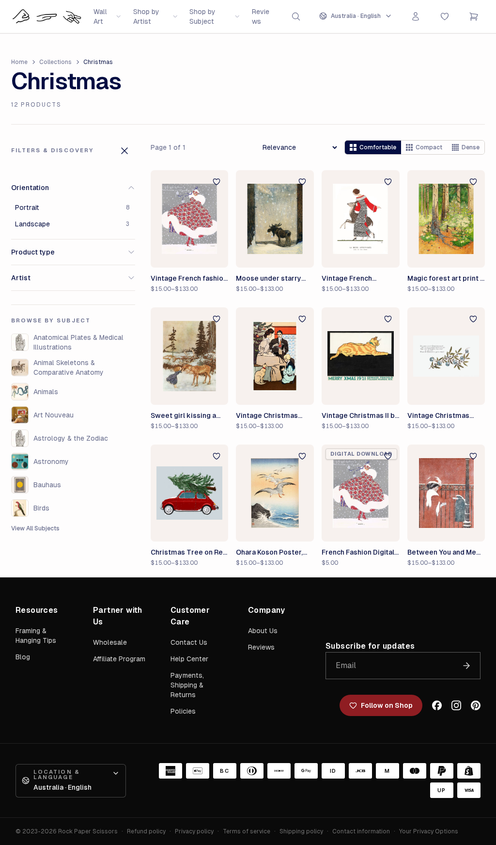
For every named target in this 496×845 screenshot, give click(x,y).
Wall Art (100, 16)
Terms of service (246, 831)
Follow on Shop (387, 705)
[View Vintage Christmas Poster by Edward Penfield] (275, 356)
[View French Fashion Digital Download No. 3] (361, 493)
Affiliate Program (119, 659)
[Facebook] (437, 705)
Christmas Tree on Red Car (189, 552)
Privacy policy (194, 831)
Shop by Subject (202, 16)
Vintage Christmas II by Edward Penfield (360, 416)
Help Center (189, 659)
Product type (33, 252)
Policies (183, 711)
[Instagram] (456, 705)
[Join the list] (466, 666)
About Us (263, 631)
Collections (55, 62)
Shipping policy (301, 831)
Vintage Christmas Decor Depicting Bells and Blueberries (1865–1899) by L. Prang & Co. (445, 416)
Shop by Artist (146, 16)
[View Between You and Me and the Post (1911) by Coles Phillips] (446, 493)
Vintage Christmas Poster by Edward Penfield (267, 416)
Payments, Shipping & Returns (187, 685)
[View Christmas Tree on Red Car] (190, 493)
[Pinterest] (475, 705)
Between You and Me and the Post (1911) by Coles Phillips (442, 552)
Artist (21, 278)
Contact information (361, 831)
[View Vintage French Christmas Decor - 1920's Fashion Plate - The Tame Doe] (361, 219)
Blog (23, 657)
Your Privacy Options (428, 831)
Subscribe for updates (370, 646)
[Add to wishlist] (216, 182)
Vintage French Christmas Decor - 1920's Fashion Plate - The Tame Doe (358, 278)
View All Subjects (35, 528)
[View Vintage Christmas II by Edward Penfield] (361, 356)
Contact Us (188, 642)
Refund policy (146, 831)
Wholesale (110, 642)
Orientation (30, 187)
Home (19, 62)
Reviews (260, 16)
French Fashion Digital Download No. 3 (358, 552)
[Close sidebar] (124, 150)
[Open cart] (473, 16)
